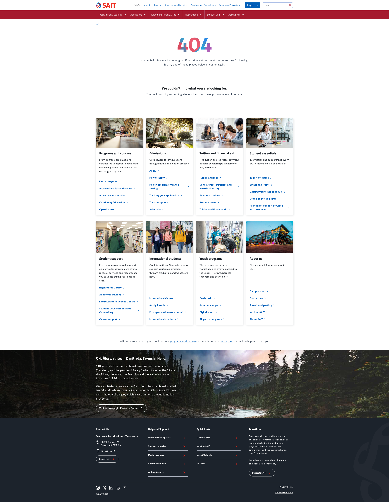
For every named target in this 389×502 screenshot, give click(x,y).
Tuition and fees (209, 177)
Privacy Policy (286, 486)
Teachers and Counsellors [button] (202, 5)
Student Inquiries (157, 446)
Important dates (259, 177)
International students (162, 319)
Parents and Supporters (229, 5)
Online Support (156, 472)
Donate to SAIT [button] (259, 472)
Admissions (156, 209)
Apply (152, 170)
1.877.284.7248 (108, 450)
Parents (201, 463)
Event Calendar (205, 455)
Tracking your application (164, 195)
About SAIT (256, 319)
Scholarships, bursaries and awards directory (216, 186)
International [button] (191, 14)
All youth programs (211, 319)
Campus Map (203, 437)
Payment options (210, 195)
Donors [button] (157, 5)
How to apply (157, 177)
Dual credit (206, 298)
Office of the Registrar (263, 198)
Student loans (208, 202)
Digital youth (207, 312)
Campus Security (157, 463)
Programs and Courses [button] (110, 14)
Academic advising (110, 294)
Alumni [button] (146, 5)
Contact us (256, 298)
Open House (106, 209)
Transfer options (159, 202)
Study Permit (157, 305)
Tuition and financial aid (213, 209)
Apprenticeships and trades (115, 188)
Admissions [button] (136, 14)
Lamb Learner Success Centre (117, 301)
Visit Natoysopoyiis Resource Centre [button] (118, 408)
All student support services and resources (266, 207)
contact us (226, 341)
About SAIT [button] (234, 14)
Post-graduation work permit (166, 312)
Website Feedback (284, 492)
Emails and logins (260, 184)
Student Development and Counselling (115, 310)
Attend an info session (112, 195)
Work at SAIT (257, 312)
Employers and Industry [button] (176, 5)
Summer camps (209, 305)
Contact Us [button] (104, 459)
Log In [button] (250, 5)
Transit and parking (261, 305)
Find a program (108, 181)
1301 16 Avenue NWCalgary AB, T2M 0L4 (111, 444)
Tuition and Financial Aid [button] (163, 14)
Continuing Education (112, 202)
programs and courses (183, 341)
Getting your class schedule (266, 191)
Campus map (257, 291)
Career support (108, 319)
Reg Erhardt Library (110, 287)
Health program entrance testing (164, 186)
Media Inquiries (156, 455)
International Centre (161, 298)
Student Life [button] (213, 14)
